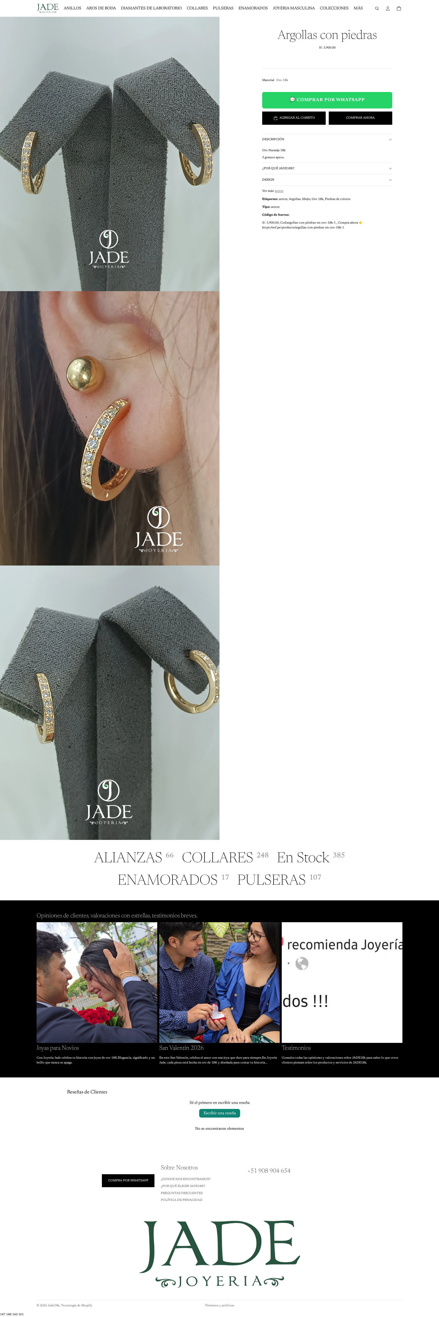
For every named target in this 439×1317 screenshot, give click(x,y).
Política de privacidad (181, 1200)
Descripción (273, 139)
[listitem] (358, 8)
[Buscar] (377, 8)
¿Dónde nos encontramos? (185, 1179)
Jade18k (53, 1305)
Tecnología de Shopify (76, 1305)
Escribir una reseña (219, 1113)
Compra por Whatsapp (128, 1180)
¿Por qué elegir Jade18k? (183, 1186)
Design (268, 179)
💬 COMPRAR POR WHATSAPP (327, 100)
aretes (279, 191)
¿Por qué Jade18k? (278, 168)
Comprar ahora (360, 117)
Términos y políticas (219, 1305)
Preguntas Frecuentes (182, 1193)
